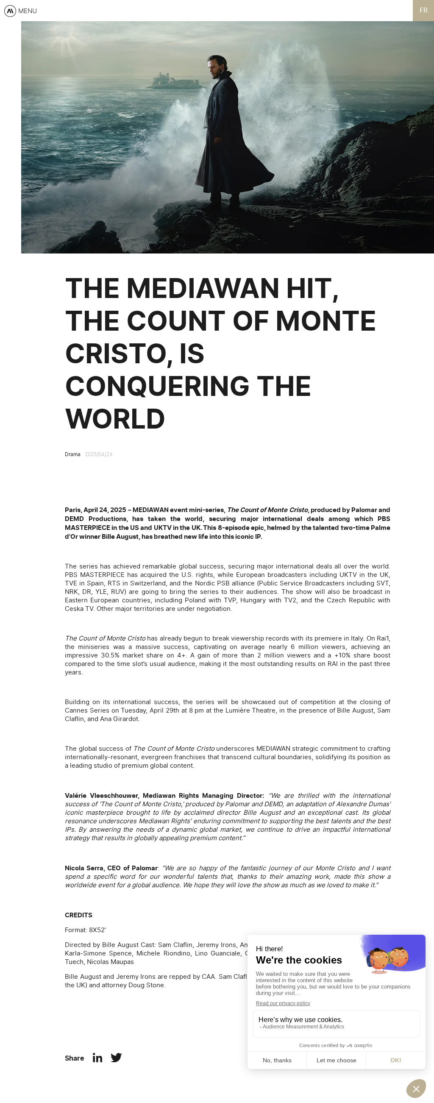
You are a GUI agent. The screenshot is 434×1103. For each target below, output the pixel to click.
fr (424, 10)
